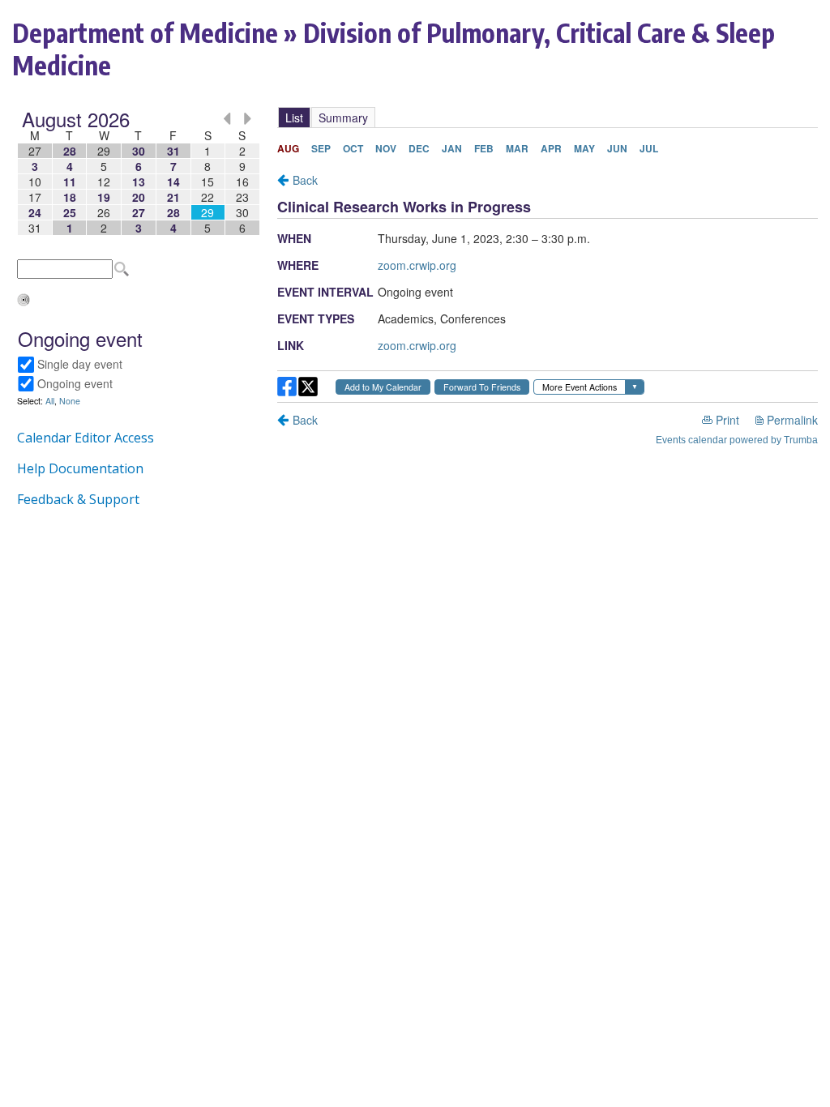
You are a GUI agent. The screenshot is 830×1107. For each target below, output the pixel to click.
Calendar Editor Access (85, 438)
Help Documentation (80, 468)
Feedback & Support (78, 499)
